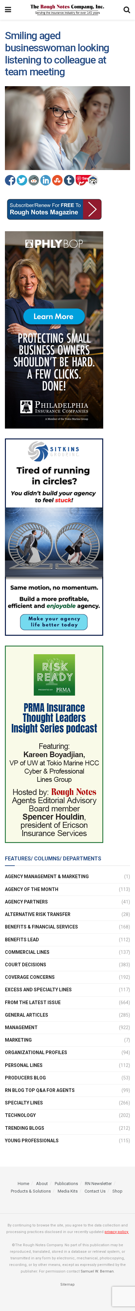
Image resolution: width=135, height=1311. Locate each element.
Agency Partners (26, 901)
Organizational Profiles (36, 1052)
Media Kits (68, 1191)
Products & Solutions (31, 1191)
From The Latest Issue (33, 1002)
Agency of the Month (31, 889)
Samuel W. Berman (97, 1271)
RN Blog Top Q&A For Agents (40, 1090)
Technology (20, 1115)
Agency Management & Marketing (47, 876)
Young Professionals (32, 1140)
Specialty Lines (24, 1102)
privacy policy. (117, 1232)
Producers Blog (25, 1077)
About (42, 1183)
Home (23, 1183)
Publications (66, 1183)
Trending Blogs (24, 1128)
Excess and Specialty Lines (38, 989)
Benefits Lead (22, 939)
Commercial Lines (27, 952)
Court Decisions (25, 964)
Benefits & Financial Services (41, 926)
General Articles (26, 1015)
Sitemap (67, 1284)
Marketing (18, 1040)
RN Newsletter (98, 1183)
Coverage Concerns (30, 977)
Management (21, 1027)
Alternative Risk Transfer (37, 914)
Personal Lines (24, 1065)
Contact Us (95, 1191)
